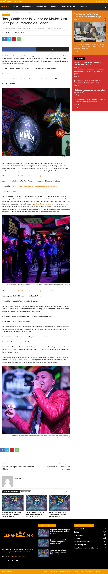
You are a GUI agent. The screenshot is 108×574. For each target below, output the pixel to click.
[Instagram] (100, 1)
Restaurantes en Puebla (82, 541)
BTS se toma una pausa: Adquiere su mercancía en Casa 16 (87, 63)
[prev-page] (66, 492)
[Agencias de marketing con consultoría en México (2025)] (90, 32)
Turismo (53, 7)
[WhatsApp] (19, 39)
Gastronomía (26, 7)
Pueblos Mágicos (80, 545)
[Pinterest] (14, 39)
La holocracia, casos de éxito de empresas (57, 468)
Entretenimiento (41, 7)
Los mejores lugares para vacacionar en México (18, 468)
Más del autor (25, 491)
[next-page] (69, 492)
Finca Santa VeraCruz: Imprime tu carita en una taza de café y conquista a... (89, 100)
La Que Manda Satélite (12, 181)
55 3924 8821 (14, 191)
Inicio (3, 13)
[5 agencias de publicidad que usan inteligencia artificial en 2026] (36, 503)
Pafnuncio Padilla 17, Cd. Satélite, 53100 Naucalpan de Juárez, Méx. (34, 186)
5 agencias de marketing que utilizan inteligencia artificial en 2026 (11, 514)
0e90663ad (8, 33)
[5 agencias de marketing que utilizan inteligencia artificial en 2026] (13, 503)
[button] (104, 6)
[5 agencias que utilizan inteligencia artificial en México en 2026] (59, 503)
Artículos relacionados (11, 491)
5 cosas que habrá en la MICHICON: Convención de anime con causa (87, 82)
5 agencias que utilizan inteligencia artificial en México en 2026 (57, 514)
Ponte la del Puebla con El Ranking (86, 548)
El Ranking (6, 15)
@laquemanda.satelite (46, 291)
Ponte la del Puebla (68, 7)
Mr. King (76, 19)
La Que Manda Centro (23, 176)
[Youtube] (106, 1)
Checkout (83, 7)
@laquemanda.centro (46, 176)
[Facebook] (96, 1)
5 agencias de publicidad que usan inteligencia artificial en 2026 (35, 514)
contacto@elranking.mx (18, 556)
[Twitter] (103, 1)
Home (16, 7)
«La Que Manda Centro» (20, 359)
